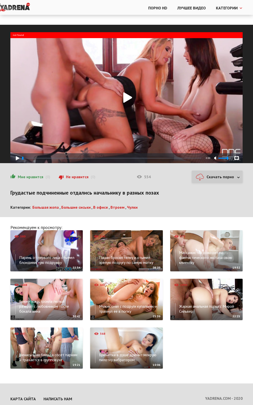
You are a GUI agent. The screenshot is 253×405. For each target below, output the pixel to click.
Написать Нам (57, 398)
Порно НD (157, 7)
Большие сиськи (76, 207)
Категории (227, 7)
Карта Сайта (23, 398)
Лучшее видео (191, 7)
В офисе (100, 207)
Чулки (132, 207)
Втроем (117, 207)
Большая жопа (45, 207)
